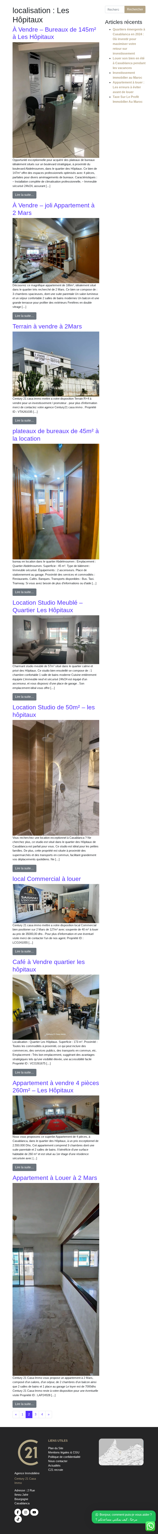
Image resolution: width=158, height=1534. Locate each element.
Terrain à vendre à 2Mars (47, 326)
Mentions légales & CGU (63, 1452)
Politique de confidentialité (64, 1456)
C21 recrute (55, 1469)
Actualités (54, 1465)
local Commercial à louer (47, 878)
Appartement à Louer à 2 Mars (55, 1177)
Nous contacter (57, 1461)
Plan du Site (55, 1448)
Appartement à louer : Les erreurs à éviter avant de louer (128, 87)
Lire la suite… (24, 194)
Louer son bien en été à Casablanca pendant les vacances (129, 63)
